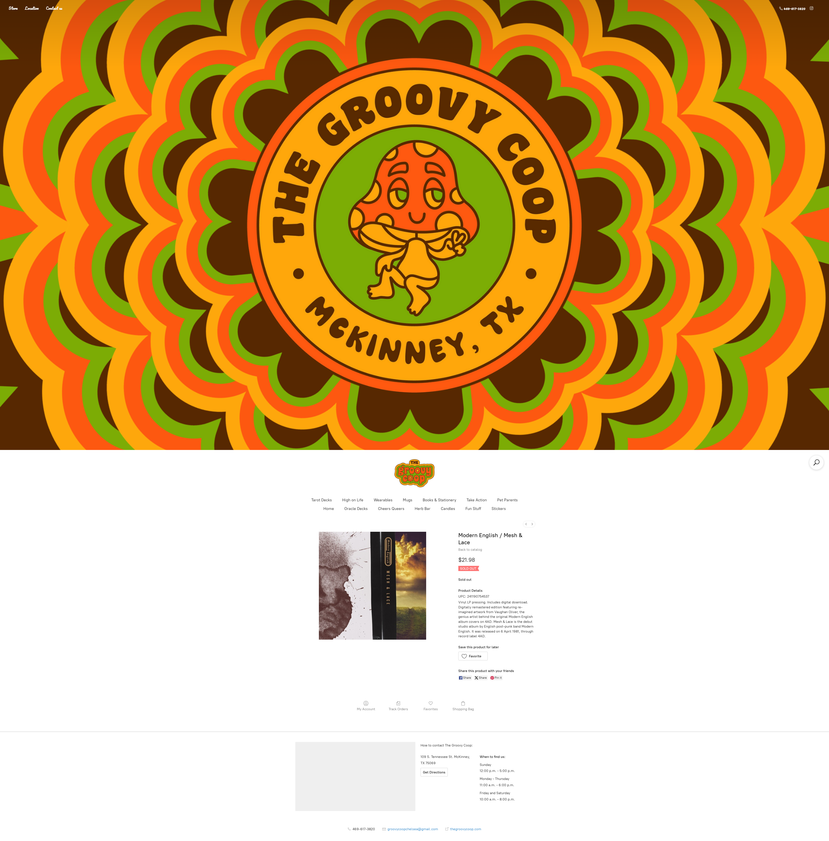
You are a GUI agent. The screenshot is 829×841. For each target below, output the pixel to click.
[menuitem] (526, 524)
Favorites (431, 709)
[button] (473, 656)
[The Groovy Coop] (414, 473)
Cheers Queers (391, 508)
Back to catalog (470, 550)
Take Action (477, 500)
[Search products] (816, 462)
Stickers (499, 508)
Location (32, 8)
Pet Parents (507, 500)
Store (13, 8)
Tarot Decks (321, 500)
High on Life (352, 500)
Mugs (407, 500)
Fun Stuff (473, 508)
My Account (366, 709)
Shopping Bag (463, 709)
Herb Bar (422, 508)
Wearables (383, 500)
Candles (448, 508)
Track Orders (398, 709)
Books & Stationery (439, 500)
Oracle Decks (356, 508)
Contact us (54, 8)
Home (328, 508)
